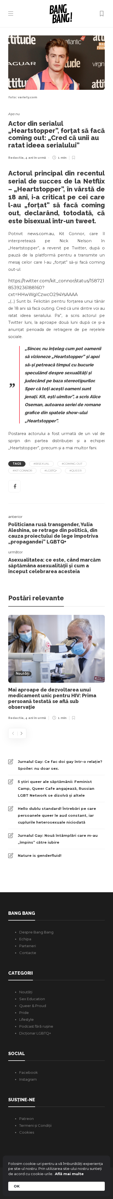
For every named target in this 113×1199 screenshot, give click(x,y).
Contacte (27, 952)
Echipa (25, 939)
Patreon (26, 1118)
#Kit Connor (22, 470)
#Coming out (72, 463)
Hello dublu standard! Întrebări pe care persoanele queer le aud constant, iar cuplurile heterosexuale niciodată (57, 815)
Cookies (26, 1132)
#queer (75, 470)
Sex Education (32, 999)
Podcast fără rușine (36, 1026)
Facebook (28, 1072)
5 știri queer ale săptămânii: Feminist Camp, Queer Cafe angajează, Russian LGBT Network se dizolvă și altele (56, 788)
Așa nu (14, 114)
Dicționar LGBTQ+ (35, 1033)
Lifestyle (26, 1019)
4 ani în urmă (35, 158)
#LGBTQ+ (50, 470)
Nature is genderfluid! (39, 855)
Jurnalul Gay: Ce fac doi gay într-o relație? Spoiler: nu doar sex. (60, 765)
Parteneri (27, 946)
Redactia (16, 158)
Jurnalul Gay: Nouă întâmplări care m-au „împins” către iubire (58, 838)
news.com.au (40, 233)
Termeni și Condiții (35, 1125)
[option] (56, 669)
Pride (24, 1012)
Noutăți (22, 674)
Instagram (28, 1079)
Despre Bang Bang (36, 932)
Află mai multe (69, 1174)
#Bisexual (41, 463)
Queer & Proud (32, 1005)
